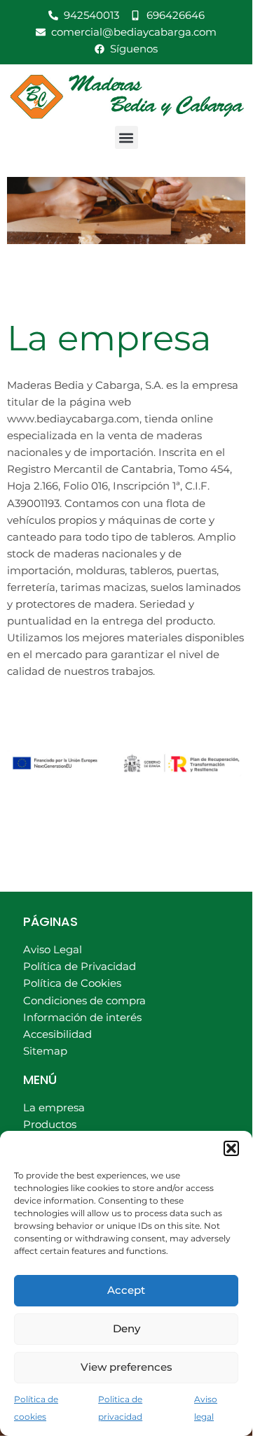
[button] (231, 1148)
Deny (126, 1328)
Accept (126, 1290)
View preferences (126, 1367)
